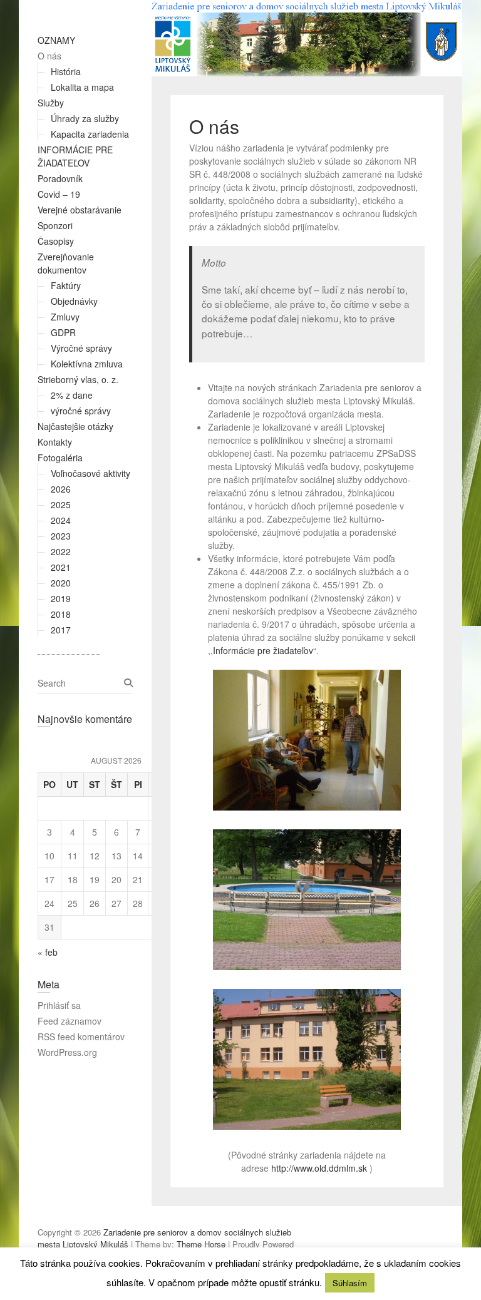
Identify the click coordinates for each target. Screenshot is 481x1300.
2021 (61, 567)
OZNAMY (56, 40)
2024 (61, 520)
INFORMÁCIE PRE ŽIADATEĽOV (75, 156)
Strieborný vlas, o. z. (78, 379)
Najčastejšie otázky (75, 426)
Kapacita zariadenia (90, 134)
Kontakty (55, 442)
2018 (61, 614)
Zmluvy (65, 316)
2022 (61, 551)
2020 (61, 582)
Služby (51, 102)
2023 (61, 536)
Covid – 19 (59, 194)
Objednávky (74, 301)
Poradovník (60, 178)
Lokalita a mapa (82, 87)
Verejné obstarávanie (80, 209)
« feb (48, 952)
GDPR (63, 332)
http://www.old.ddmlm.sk (319, 1168)
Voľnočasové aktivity (90, 473)
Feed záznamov (69, 1021)
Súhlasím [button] (350, 1283)
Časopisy (56, 241)
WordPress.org (67, 1052)
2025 (61, 504)
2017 (61, 629)
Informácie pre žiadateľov (263, 650)
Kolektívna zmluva (87, 363)
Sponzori (55, 225)
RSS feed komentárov (81, 1036)
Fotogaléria (60, 457)
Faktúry (66, 285)
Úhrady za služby (85, 118)
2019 (61, 598)
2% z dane (72, 395)
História (66, 71)
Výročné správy (81, 348)
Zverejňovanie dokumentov (66, 263)
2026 (61, 489)
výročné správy (81, 410)
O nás (49, 55)
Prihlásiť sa (59, 1005)
